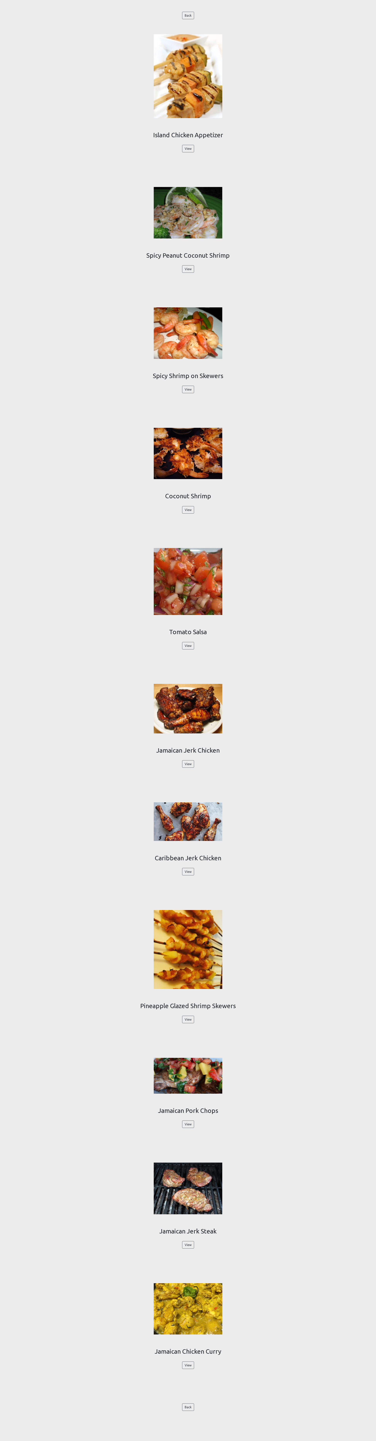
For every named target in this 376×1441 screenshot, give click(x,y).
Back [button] (188, 15)
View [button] (188, 148)
